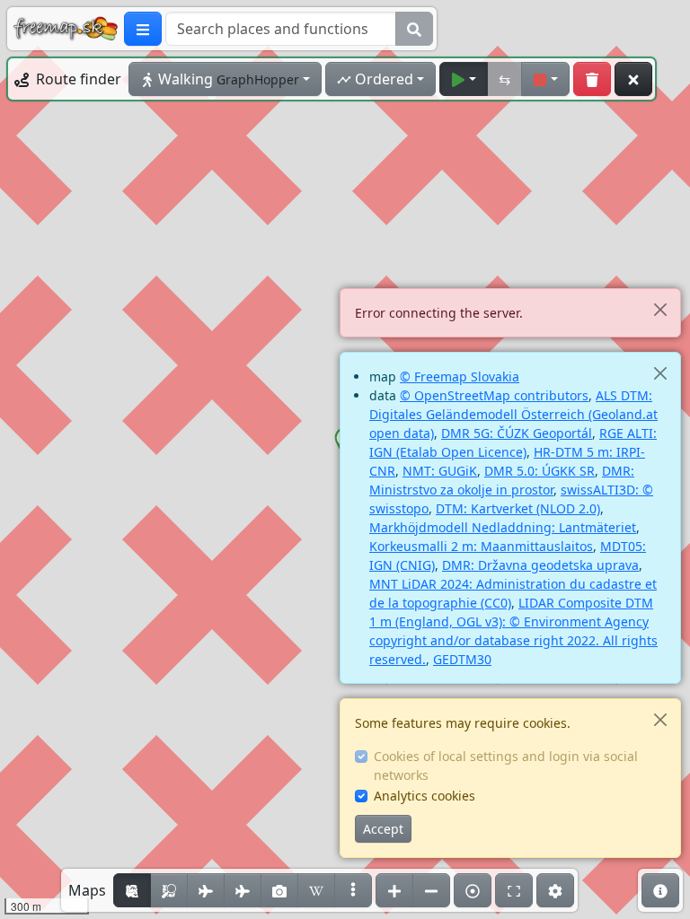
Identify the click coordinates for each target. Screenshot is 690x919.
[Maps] (353, 890)
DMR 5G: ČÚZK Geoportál (516, 433)
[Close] (659, 309)
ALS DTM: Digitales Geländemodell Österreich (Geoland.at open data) (513, 414)
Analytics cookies (424, 795)
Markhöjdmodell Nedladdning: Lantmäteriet (502, 527)
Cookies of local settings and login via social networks (506, 765)
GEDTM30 (462, 659)
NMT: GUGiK (439, 470)
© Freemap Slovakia (459, 376)
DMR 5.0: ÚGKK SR (539, 470)
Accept (383, 828)
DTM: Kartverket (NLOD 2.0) (518, 508)
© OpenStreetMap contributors (494, 395)
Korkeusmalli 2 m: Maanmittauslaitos (481, 546)
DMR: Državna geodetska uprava (540, 564)
